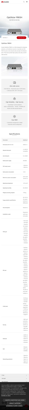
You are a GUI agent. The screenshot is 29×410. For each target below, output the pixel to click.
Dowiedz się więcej (5, 395)
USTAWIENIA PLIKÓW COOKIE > (14, 406)
